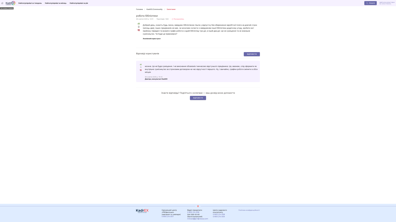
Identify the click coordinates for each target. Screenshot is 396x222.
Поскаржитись (178, 19)
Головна (139, 9)
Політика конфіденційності (249, 210)
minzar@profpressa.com (197, 219)
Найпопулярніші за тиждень (30, 3)
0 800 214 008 (193, 212)
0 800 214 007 (168, 216)
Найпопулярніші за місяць (55, 3)
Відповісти (252, 54)
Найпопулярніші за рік (79, 3)
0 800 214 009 (219, 217)
